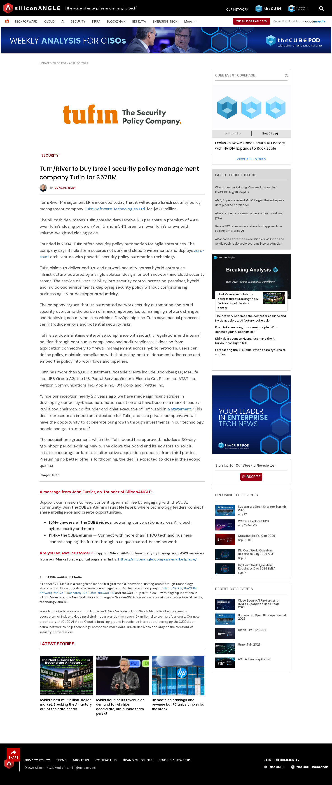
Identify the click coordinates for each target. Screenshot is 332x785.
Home (8, 19)
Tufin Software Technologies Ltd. (115, 209)
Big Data (139, 21)
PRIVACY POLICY (37, 760)
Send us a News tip (174, 760)
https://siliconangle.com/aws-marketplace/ (157, 559)
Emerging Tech (165, 21)
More (188, 21)
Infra (96, 21)
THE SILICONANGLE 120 (251, 21)
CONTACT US (106, 760)
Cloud (49, 21)
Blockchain (116, 21)
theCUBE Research (67, 593)
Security (78, 21)
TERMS (61, 760)
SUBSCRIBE (251, 476)
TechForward (25, 21)
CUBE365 (89, 593)
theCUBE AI (106, 593)
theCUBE (276, 767)
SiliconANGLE (172, 588)
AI (62, 21)
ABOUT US (81, 760)
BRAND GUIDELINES (137, 760)
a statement (179, 409)
